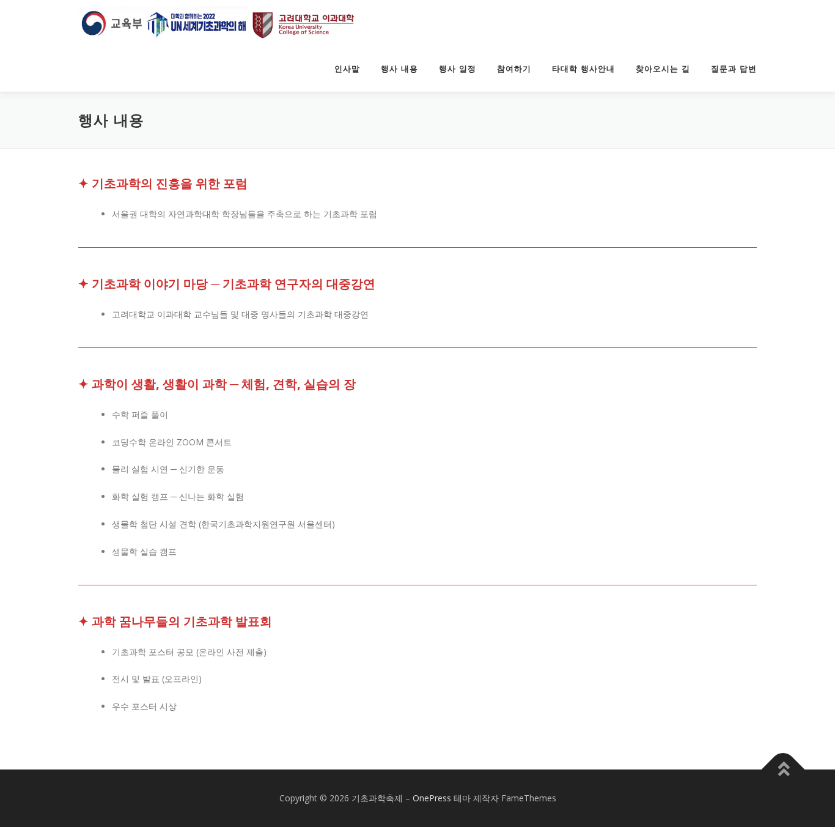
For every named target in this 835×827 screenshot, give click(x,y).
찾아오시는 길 (663, 68)
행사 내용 (399, 68)
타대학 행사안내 (583, 68)
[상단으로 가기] (783, 770)
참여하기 (514, 68)
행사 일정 (457, 68)
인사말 (347, 68)
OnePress (432, 798)
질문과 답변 (734, 68)
